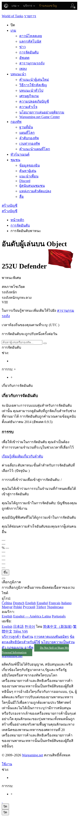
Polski (17, 607)
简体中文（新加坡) (57, 626)
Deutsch (18, 603)
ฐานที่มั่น (26, 127)
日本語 (18, 626)
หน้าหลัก (17, 220)
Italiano (66, 603)
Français (54, 603)
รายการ (30, 16)
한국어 (30, 626)
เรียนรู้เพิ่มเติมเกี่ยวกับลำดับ (22, 456)
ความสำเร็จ (28, 107)
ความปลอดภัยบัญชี (34, 101)
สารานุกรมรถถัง (32, 63)
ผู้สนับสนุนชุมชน (32, 185)
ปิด (5, 806)
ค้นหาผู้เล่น (27, 171)
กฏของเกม (15, 647)
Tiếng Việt (20, 631)
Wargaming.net (32, 755)
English (30, 603)
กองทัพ (16, 122)
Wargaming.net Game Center (39, 117)
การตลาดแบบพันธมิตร (51, 636)
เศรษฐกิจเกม (29, 96)
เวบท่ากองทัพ (29, 143)
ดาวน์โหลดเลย (30, 36)
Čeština (7, 603)
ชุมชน (15, 160)
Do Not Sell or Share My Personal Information (35, 650)
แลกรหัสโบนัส (30, 41)
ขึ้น (5, 572)
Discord (24, 181)
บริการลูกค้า (11, 636)
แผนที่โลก (27, 132)
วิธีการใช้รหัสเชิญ (33, 85)
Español (42, 603)
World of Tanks (12, 16)
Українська (55, 607)
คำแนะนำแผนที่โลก (34, 149)
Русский (29, 607)
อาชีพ (28, 647)
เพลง (23, 69)
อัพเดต (24, 58)
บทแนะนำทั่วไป (31, 90)
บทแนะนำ (18, 74)
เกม (13, 30)
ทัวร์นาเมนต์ (20, 154)
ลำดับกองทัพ (29, 138)
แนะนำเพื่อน (28, 176)
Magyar (7, 607)
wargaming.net (12, 656)
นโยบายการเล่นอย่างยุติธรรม (41, 112)
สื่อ (21, 196)
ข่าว (22, 47)
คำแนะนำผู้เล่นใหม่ (34, 79)
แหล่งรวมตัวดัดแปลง (35, 191)
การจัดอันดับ (29, 52)
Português (59, 616)
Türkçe (41, 607)
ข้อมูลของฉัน (29, 165)
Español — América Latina (32, 616)
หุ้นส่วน (27, 636)
